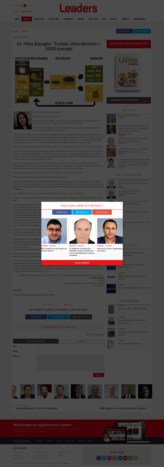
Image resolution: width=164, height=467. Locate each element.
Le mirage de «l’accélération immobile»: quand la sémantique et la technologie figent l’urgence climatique (82, 252)
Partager (62, 212)
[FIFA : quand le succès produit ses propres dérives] (54, 231)
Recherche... (112, 8)
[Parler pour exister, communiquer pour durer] (110, 231)
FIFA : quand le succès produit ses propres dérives (54, 250)
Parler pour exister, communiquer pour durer (110, 250)
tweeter (82, 212)
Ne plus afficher (82, 262)
